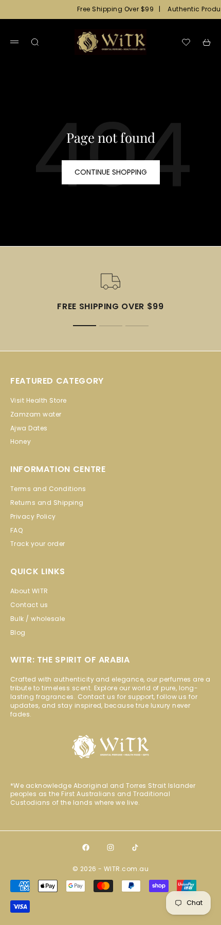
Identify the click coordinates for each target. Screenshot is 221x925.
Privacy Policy (33, 516)
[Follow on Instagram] (110, 847)
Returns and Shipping (47, 502)
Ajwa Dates (29, 428)
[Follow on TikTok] (135, 847)
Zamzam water (36, 414)
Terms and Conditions (48, 488)
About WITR (29, 591)
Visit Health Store (38, 400)
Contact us (29, 604)
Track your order (37, 543)
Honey (20, 441)
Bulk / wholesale (37, 618)
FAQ (16, 530)
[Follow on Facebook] (86, 847)
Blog (18, 632)
